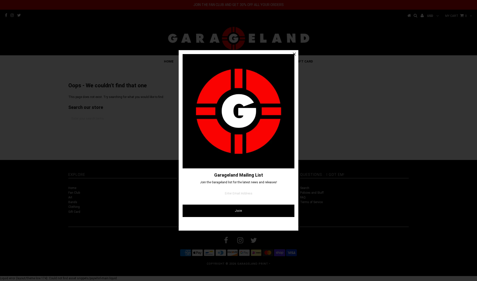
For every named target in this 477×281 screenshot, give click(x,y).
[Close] (294, 54)
